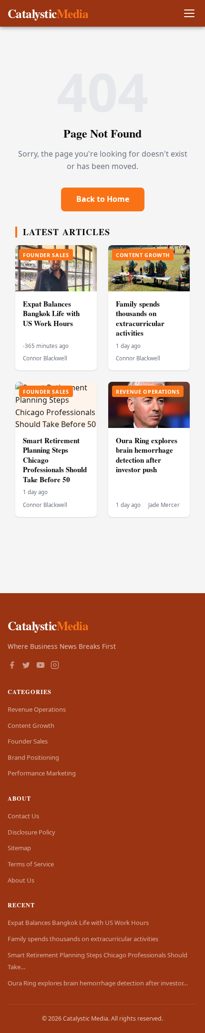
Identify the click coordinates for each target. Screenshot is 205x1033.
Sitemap (19, 848)
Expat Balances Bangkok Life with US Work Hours (51, 313)
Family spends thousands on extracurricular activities (140, 318)
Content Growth (31, 725)
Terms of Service (31, 864)
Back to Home (102, 199)
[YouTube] (40, 666)
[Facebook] (12, 666)
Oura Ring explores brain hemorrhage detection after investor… (98, 983)
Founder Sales (28, 741)
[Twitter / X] (26, 666)
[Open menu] (189, 13)
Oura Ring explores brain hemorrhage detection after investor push (146, 455)
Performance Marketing (42, 773)
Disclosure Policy (31, 832)
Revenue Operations (37, 709)
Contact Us (23, 816)
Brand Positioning (33, 757)
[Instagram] (55, 666)
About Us (21, 880)
